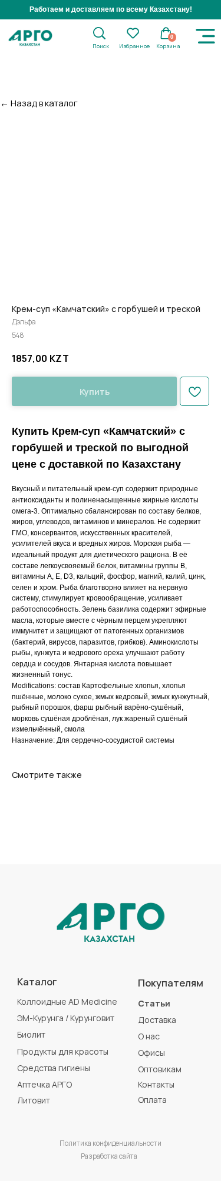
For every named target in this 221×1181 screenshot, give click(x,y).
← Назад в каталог (39, 103)
